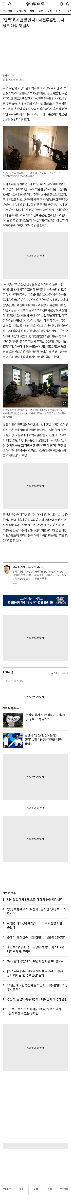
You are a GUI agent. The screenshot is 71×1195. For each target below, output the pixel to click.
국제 (36, 1189)
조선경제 (64, 1189)
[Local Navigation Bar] (4, 4)
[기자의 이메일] (15, 584)
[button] (4, 4)
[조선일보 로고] (35, 4)
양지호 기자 (8, 75)
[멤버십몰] (35, 600)
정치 (21, 1189)
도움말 (54, 672)
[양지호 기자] (7, 569)
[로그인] (67, 4)
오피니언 (7, 1189)
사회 (50, 1189)
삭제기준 (64, 672)
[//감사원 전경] (13, 720)
